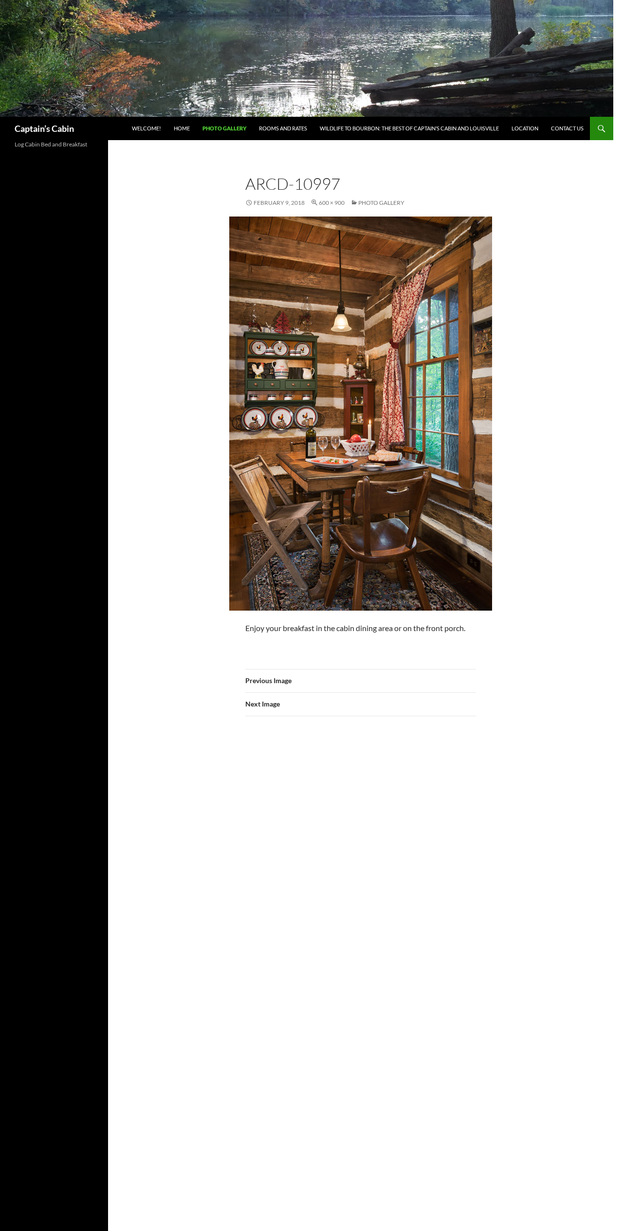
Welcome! (146, 128)
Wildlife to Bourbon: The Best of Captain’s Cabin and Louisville (409, 128)
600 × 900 (332, 202)
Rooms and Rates (283, 128)
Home (182, 128)
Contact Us (567, 128)
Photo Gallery (224, 128)
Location (525, 128)
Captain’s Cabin (44, 128)
